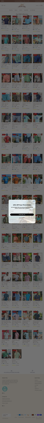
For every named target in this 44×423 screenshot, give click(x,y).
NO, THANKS (22, 217)
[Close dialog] (34, 201)
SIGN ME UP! (22, 214)
